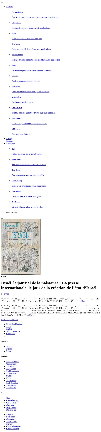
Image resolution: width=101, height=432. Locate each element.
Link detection (12, 383)
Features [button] (9, 7)
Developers (11, 410)
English (9, 414)
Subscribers (11, 373)
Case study (10, 405)
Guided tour (11, 403)
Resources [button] (10, 143)
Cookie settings (12, 429)
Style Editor (11, 385)
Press (8, 351)
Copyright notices (13, 426)
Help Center (11, 407)
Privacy (9, 424)
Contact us (10, 419)
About (9, 346)
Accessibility (11, 380)
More (83, 301)
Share (8, 378)
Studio (9, 376)
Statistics (10, 366)
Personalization (12, 361)
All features (11, 388)
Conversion (11, 364)
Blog (8, 398)
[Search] (2, 218)
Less (32, 315)
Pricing (9, 138)
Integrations (11, 369)
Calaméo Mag (12, 400)
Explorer (10, 141)
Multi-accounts (12, 371)
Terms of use (11, 421)
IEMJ (6, 294)
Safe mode (10, 417)
